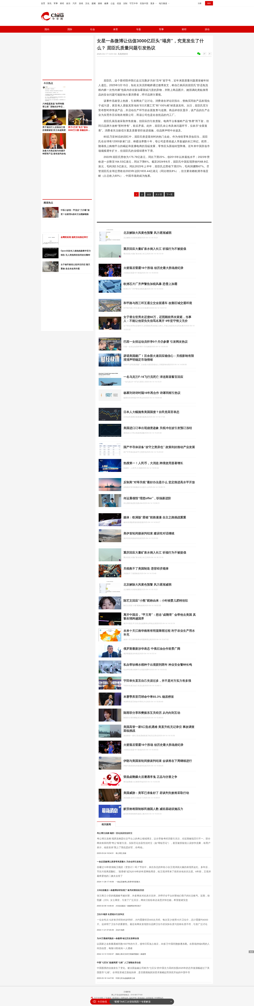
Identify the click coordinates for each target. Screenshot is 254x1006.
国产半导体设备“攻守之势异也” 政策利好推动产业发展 (159, 447)
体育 (115, 29)
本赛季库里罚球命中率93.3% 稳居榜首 (148, 696)
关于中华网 (98, 997)
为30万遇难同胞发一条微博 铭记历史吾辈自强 (118, 938)
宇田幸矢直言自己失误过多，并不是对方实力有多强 (157, 680)
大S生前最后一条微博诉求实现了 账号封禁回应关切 (120, 890)
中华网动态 (158, 997)
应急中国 (144, 3)
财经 (62, 3)
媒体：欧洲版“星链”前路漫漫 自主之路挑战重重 (154, 517)
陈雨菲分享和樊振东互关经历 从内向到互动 (151, 712)
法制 (125, 3)
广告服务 (107, 997)
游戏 (81, 3)
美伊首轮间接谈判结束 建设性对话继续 (148, 533)
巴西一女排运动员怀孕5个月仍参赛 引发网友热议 (155, 341)
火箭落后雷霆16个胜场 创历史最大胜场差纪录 (153, 268)
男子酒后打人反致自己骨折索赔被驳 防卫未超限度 (54, 128)
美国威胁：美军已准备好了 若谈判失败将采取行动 (156, 792)
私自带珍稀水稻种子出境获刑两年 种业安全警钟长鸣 (157, 664)
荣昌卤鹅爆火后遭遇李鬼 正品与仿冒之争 (150, 776)
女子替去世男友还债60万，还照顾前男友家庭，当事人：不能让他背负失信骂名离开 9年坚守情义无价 (157, 319)
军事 (56, 3)
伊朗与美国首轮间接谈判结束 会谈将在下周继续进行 (157, 760)
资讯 (49, 3)
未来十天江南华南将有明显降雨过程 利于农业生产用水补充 (159, 632)
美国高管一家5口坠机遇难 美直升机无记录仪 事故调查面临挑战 (158, 728)
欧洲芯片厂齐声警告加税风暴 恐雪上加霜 (150, 284)
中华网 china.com (53, 16)
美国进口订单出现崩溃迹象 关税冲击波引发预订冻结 (157, 428)
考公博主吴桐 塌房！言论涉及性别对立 (114, 832)
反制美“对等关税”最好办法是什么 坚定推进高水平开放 (159, 482)
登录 (209, 3)
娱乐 (68, 3)
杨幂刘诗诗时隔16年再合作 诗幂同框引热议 (152, 392)
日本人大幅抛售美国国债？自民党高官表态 (151, 412)
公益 (113, 3)
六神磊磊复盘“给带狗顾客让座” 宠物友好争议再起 (53, 106)
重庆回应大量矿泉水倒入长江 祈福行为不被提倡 (154, 248)
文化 (87, 3)
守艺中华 (133, 3)
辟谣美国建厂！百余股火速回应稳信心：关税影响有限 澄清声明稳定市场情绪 (158, 357)
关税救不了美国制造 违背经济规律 (145, 568)
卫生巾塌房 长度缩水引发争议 (110, 914)
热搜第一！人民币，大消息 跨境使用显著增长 (153, 463)
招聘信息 (124, 997)
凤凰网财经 (123, 53)
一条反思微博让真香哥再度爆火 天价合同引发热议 (120, 861)
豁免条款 (141, 997)
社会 (92, 29)
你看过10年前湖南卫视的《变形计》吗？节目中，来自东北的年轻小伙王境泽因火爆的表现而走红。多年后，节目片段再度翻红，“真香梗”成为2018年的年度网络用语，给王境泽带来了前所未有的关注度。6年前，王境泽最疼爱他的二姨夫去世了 (154, 871)
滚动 (207, 29)
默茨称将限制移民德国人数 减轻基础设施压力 (153, 809)
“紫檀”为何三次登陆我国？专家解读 (132, 1001)
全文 (149, 194)
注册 (199, 3)
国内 (47, 29)
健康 (106, 3)
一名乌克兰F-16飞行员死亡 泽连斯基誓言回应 (153, 376)
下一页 (169, 194)
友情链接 (149, 997)
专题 (138, 29)
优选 (119, 3)
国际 (69, 29)
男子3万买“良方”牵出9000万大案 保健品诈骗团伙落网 (79, 130)
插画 (100, 3)
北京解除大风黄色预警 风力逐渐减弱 (147, 232)
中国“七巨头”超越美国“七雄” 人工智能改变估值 (119, 962)
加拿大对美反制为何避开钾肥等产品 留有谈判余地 (54, 152)
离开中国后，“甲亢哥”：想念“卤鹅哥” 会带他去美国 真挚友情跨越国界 (159, 616)
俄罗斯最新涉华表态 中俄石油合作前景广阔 (151, 648)
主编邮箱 (127, 991)
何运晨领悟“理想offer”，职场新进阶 (147, 498)
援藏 (94, 3)
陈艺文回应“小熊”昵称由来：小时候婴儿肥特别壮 (155, 600)
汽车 (75, 3)
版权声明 (132, 997)
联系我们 (116, 997)
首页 (43, 3)
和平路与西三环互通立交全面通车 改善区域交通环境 (157, 303)
